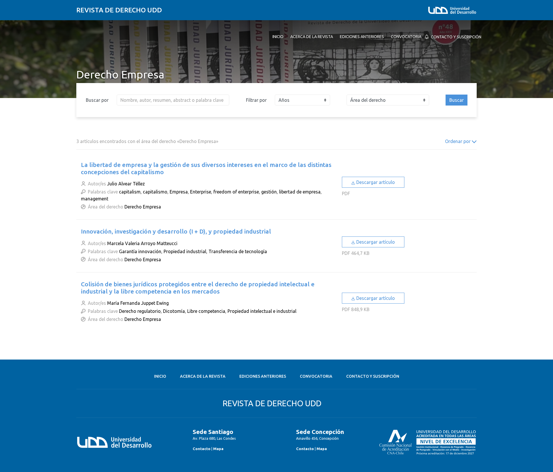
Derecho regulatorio (140, 311)
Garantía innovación (140, 251)
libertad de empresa (300, 191)
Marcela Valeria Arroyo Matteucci (142, 243)
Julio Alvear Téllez (126, 183)
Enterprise (200, 191)
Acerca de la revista (203, 376)
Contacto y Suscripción (372, 376)
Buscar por (97, 100)
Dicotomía (174, 311)
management (94, 198)
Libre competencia (206, 311)
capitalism (130, 191)
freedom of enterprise (236, 191)
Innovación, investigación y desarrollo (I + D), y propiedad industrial (176, 231)
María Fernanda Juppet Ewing (138, 303)
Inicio (160, 376)
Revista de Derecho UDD (119, 10)
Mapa (218, 449)
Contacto (202, 449)
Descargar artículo (375, 182)
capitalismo (155, 191)
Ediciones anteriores (262, 376)
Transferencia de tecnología (238, 251)
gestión (269, 191)
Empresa (179, 191)
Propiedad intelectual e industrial (262, 311)
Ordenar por (458, 141)
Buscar (456, 100)
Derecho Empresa (142, 206)
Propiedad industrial (185, 251)
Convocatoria (316, 376)
